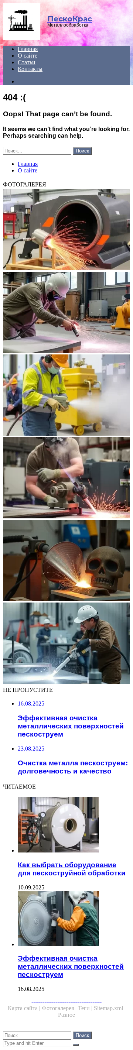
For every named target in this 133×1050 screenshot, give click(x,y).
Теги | (86, 1008)
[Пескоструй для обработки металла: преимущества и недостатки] (66, 230)
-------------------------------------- (66, 1001)
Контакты (30, 69)
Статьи (26, 62)
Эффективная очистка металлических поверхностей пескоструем (71, 966)
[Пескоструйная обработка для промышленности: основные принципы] (66, 395)
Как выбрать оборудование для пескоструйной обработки (72, 869)
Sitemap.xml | (110, 1008)
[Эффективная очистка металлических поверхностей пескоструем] (74, 919)
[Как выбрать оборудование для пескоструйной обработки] (74, 825)
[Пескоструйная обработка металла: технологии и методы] (66, 478)
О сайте (27, 55)
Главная (28, 49)
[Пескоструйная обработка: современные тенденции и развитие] (66, 313)
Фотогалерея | (60, 1008)
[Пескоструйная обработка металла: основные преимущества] (66, 644)
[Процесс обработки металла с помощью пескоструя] (66, 561)
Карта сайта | (25, 1008)
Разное (66, 1015)
